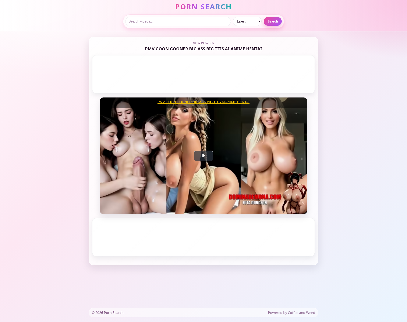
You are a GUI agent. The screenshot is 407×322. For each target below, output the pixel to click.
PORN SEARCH (203, 6)
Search (273, 21)
